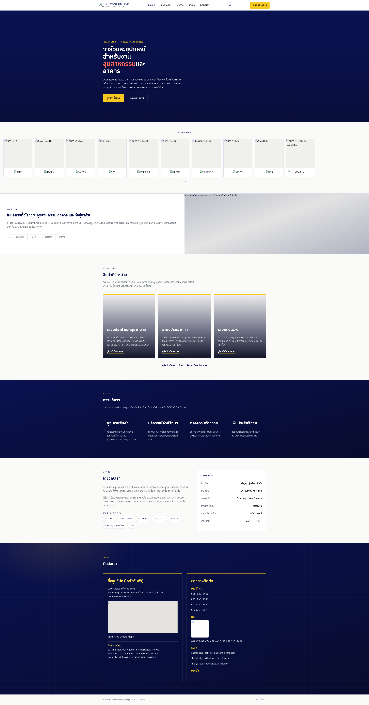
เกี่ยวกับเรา (166, 5)
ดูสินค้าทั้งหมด (114, 98)
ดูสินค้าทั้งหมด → (115, 351)
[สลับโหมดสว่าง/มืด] (230, 5)
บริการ (180, 5)
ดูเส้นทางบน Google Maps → (122, 637)
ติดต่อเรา (204, 5)
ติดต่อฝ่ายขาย (137, 98)
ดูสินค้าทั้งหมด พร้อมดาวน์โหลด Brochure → (184, 365)
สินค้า (192, 5)
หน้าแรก (151, 5)
